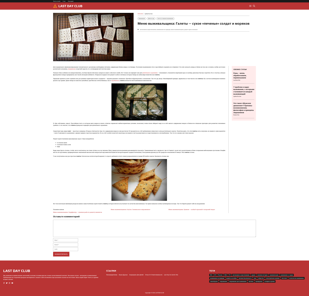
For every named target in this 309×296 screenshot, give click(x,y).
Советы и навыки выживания (165, 18)
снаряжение (223, 281)
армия (253, 275)
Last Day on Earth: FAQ (171, 275)
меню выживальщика (177, 29)
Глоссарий (70, 1)
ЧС (230, 275)
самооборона (214, 281)
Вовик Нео (236, 115)
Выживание (142, 18)
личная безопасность (245, 278)
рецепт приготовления (191, 29)
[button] (254, 6)
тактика (250, 281)
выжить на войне (231, 278)
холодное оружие (269, 281)
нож (255, 278)
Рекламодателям (111, 275)
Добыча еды (151, 18)
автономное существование (148, 29)
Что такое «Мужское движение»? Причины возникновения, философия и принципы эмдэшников (243, 107)
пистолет (284, 278)
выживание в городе (287, 275)
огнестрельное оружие (273, 278)
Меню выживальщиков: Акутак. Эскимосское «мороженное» (130, 209)
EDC (211, 275)
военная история (262, 275)
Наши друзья (123, 275)
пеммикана (72, 69)
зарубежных (115, 80)
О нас (64, 1)
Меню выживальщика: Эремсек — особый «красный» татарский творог (191, 209)
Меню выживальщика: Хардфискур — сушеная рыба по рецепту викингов (77, 212)
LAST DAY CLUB (70, 6)
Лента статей (56, 1)
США (225, 275)
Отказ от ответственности (153, 275)
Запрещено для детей (136, 275)
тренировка (258, 281)
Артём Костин (149, 13)
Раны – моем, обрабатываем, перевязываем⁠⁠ (239, 75)
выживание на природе (163, 29)
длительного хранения (150, 73)
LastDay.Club (236, 80)
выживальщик (274, 275)
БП (215, 275)
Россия (220, 275)
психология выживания (296, 278)
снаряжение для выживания (237, 281)
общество (261, 278)
